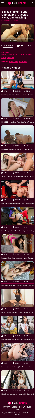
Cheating (11, 54)
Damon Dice (23, 61)
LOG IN (14, 407)
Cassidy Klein (13, 61)
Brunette (4, 54)
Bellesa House (13, 21)
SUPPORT (6, 407)
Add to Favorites (8, 45)
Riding (3, 57)
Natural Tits (18, 54)
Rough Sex (10, 57)
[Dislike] (22, 46)
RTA (17, 410)
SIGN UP (22, 407)
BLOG (29, 407)
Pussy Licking (27, 54)
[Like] (18, 46)
